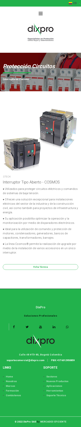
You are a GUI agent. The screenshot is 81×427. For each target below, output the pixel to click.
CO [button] (75, 3)
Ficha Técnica (40, 267)
